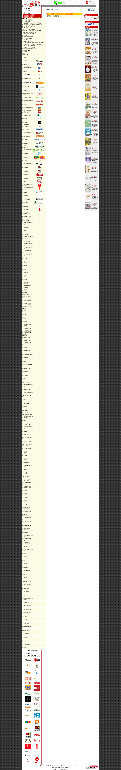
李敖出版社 (25, 227)
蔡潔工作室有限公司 (27, 448)
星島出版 (24, 61)
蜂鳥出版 (24, 139)
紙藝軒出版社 (25, 588)
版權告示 (61, 767)
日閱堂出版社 (25, 174)
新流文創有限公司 (26, 585)
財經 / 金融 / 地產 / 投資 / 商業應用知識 (32, 24)
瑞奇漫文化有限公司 (27, 644)
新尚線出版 (25, 272)
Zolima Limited (25, 476)
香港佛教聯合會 (26, 543)
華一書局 (24, 616)
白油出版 (24, 265)
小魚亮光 (24, 321)
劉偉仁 (24, 361)
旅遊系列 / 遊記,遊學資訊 (28, 33)
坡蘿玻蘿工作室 (26, 571)
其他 (23, 53)
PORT (23, 560)
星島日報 (24, 64)
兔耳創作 (24, 497)
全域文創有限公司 (26, 606)
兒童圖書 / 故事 (26, 21)
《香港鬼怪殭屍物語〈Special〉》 (94, 80)
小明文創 (24, 181)
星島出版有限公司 (26, 340)
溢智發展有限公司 (26, 328)
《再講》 (95, 180)
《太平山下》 (95, 88)
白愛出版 (24, 262)
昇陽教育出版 (25, 209)
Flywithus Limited (26, 522)
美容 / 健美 (25, 39)
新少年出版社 (25, 623)
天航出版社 (25, 153)
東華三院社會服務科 (27, 304)
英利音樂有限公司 (26, 389)
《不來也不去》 (94, 152)
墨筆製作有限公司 (26, 424)
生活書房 (24, 455)
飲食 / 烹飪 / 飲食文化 (27, 38)
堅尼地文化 (25, 202)
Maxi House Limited (27, 364)
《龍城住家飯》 (94, 107)
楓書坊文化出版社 (26, 78)
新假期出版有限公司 (27, 136)
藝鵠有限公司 (25, 347)
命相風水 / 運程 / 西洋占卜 (28, 41)
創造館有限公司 (26, 129)
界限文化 (24, 557)
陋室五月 (24, 490)
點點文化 (24, 160)
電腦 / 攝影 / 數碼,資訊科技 (29, 32)
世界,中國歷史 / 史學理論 (28, 47)
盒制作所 (24, 406)
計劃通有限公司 (26, 529)
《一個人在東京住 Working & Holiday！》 (94, 43)
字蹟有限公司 (25, 567)
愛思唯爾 (24, 494)
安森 (23, 595)
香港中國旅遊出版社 (27, 525)
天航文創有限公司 (26, 441)
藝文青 (24, 314)
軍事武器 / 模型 (26, 50)
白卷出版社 (25, 234)
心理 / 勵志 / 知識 (26, 27)
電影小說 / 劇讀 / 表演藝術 (28, 29)
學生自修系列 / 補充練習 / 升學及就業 (31, 23)
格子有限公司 (25, 462)
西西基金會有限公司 (27, 508)
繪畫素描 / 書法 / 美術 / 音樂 (29, 48)
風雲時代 (24, 637)
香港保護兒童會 (26, 241)
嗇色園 (24, 378)
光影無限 (24, 290)
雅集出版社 (25, 206)
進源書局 (24, 469)
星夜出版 (24, 578)
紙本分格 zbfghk (26, 410)
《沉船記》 (94, 162)
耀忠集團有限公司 (26, 368)
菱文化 (24, 318)
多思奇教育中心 (26, 213)
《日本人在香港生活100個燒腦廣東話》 (94, 125)
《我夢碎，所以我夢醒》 (53, 16)
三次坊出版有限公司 (27, 74)
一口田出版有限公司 (27, 300)
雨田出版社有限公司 (27, 297)
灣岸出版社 (25, 375)
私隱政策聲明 (55, 767)
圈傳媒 (24, 311)
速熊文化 (24, 431)
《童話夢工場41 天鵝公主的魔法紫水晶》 (94, 34)
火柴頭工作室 (25, 86)
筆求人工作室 (25, 143)
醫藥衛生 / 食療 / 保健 (27, 36)
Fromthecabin (25, 357)
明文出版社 (25, 178)
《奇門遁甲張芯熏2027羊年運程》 (94, 70)
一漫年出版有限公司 (27, 480)
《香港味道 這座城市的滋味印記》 (94, 116)
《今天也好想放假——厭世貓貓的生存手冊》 (94, 134)
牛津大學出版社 (26, 199)
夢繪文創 (24, 574)
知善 (23, 640)
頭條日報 (24, 104)
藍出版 (24, 90)
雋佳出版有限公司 (26, 613)
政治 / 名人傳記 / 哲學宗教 (28, 45)
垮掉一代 (24, 564)
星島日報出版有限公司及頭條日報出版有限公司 (27, 332)
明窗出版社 (25, 171)
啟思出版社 (25, 195)
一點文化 (24, 620)
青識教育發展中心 (26, 403)
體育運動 (24, 35)
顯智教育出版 (25, 220)
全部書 (24, 57)
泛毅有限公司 (25, 602)
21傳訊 (24, 230)
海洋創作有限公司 (26, 511)
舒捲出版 (24, 546)
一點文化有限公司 (26, 609)
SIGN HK (24, 118)
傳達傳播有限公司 (26, 216)
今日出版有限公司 (26, 115)
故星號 (24, 553)
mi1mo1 (24, 420)
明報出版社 (25, 167)
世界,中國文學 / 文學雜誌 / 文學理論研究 (32, 44)
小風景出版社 (25, 630)
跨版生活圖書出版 (26, 82)
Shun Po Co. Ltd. (26, 382)
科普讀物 (24, 51)
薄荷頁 (24, 276)
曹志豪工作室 (25, 434)
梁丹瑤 (24, 399)
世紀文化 (24, 157)
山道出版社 (25, 279)
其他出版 (24, 647)
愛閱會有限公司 (26, 371)
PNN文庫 (24, 473)
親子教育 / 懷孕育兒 (27, 20)
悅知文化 (24, 192)
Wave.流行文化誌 (26, 581)
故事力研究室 (25, 592)
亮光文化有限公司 (26, 97)
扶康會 (24, 269)
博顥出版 (24, 71)
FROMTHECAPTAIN (27, 354)
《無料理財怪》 (94, 97)
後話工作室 (25, 283)
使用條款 (67, 767)
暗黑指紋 (24, 452)
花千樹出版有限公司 (27, 132)
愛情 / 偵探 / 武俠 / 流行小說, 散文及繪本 (32, 30)
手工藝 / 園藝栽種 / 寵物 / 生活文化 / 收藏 (32, 42)
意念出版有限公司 (26, 350)
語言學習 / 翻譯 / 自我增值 (28, 26)
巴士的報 (24, 258)
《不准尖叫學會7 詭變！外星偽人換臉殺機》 (94, 62)
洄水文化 (24, 504)
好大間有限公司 (26, 634)
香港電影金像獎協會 (27, 392)
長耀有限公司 (25, 532)
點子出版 (24, 122)
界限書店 (24, 459)
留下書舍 (24, 501)
